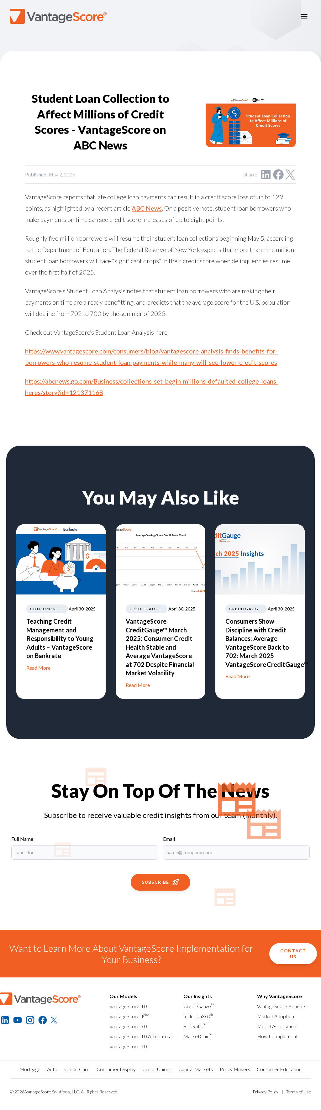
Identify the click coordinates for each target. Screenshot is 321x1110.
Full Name (22, 839)
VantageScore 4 (129, 1016)
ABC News (147, 208)
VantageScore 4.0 (128, 1006)
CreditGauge (198, 1006)
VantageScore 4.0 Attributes (139, 1036)
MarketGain (197, 1036)
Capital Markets (195, 1069)
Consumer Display (116, 1069)
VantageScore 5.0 (128, 1026)
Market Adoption (275, 1016)
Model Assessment (277, 1026)
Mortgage (29, 1069)
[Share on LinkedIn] (266, 174)
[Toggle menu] (304, 16)
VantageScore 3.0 (128, 1046)
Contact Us (293, 953)
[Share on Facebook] (278, 174)
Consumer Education (279, 1069)
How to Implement (277, 1036)
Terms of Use (298, 1091)
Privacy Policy (265, 1091)
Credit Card (77, 1069)
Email (169, 839)
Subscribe (155, 882)
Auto (52, 1069)
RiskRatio (194, 1026)
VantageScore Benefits (281, 1006)
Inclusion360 (198, 1016)
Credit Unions (156, 1069)
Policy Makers (235, 1069)
